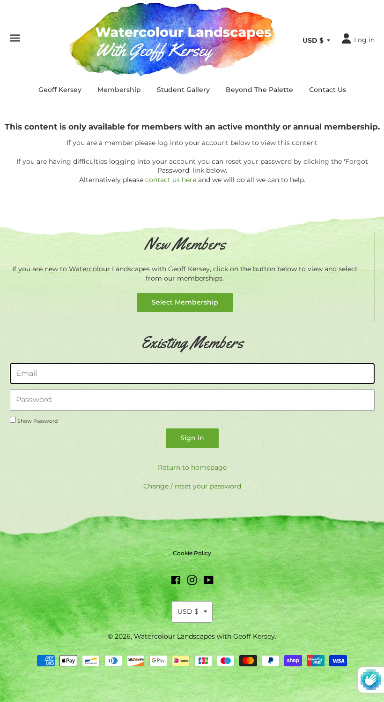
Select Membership (185, 302)
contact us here (170, 180)
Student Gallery (183, 89)
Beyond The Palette (259, 89)
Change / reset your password (192, 486)
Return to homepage (192, 467)
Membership (119, 89)
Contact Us (327, 89)
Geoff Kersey (59, 89)
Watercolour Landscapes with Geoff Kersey (204, 636)
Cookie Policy (192, 553)
